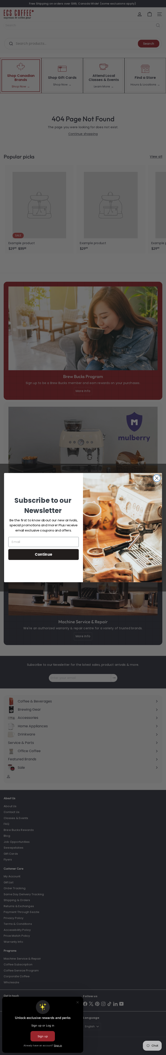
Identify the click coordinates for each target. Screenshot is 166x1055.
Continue (43, 554)
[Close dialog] (156, 478)
